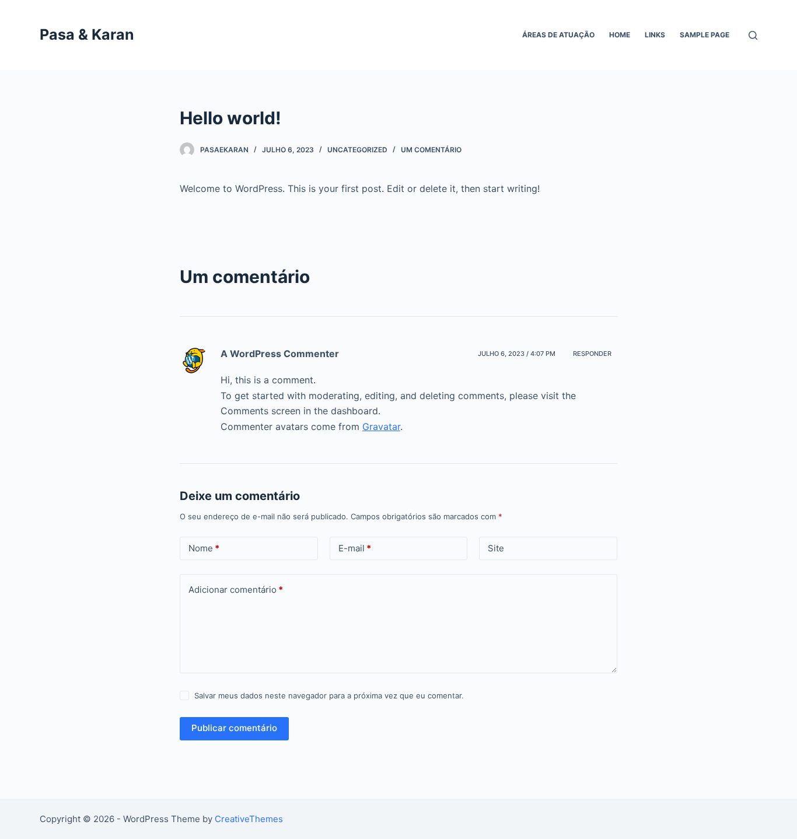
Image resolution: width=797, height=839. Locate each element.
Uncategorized (357, 149)
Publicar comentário (234, 727)
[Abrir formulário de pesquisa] (753, 35)
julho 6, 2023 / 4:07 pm (516, 353)
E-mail (354, 548)
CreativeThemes (249, 818)
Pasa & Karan (87, 34)
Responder (592, 353)
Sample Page (704, 34)
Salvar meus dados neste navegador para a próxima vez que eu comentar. (329, 695)
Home (619, 34)
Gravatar (381, 426)
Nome (203, 548)
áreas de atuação (558, 34)
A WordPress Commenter (280, 353)
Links (655, 34)
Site (496, 548)
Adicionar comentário (235, 589)
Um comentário (431, 149)
